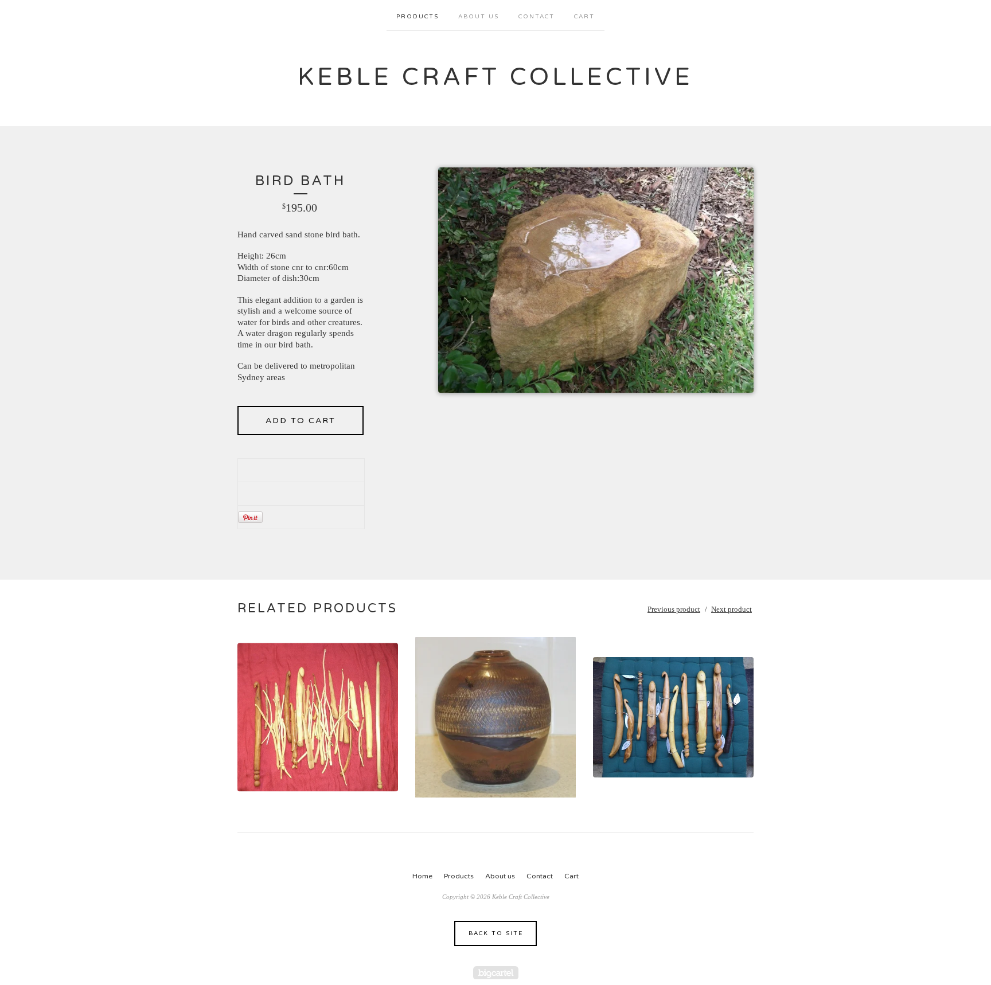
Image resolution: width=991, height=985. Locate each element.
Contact (536, 16)
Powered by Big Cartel (495, 972)
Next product (731, 609)
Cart (584, 16)
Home (422, 876)
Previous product (673, 609)
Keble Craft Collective (495, 77)
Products (417, 16)
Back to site (496, 933)
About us (478, 16)
